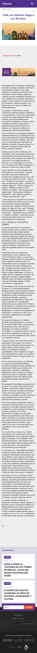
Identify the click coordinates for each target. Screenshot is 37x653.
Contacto (18, 615)
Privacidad (32, 623)
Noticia (9, 9)
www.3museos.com (16, 513)
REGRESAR (6, 56)
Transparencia (24, 623)
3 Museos (7, 3)
